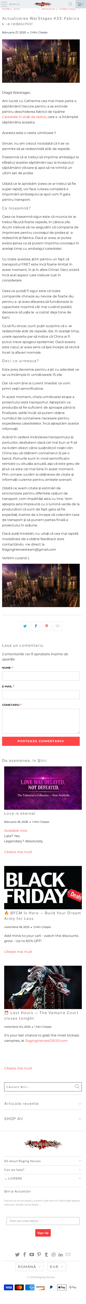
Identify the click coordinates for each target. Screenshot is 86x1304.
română (27, 1267)
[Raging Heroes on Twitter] (17, 1255)
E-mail (8, 686)
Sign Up (43, 1233)
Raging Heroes (45, 1277)
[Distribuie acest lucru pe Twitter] (24, 626)
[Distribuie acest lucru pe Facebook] (35, 626)
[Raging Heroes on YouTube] (32, 1255)
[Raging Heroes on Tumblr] (46, 1255)
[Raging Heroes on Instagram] (54, 1255)
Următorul (68, 8)
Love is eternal (19, 813)
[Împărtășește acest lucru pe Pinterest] (46, 626)
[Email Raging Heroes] (68, 1255)
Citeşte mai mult (18, 852)
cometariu (12, 704)
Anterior (48, 8)
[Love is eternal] (43, 788)
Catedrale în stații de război (24, 117)
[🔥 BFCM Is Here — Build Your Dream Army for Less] (43, 887)
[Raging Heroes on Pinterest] (39, 1255)
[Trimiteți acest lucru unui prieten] (57, 626)
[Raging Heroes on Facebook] (25, 1255)
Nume (7, 667)
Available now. (16, 831)
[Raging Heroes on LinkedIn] (61, 1255)
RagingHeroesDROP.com (46, 1041)
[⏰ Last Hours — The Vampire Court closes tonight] (43, 987)
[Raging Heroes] (43, 4)
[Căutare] (71, 4)
